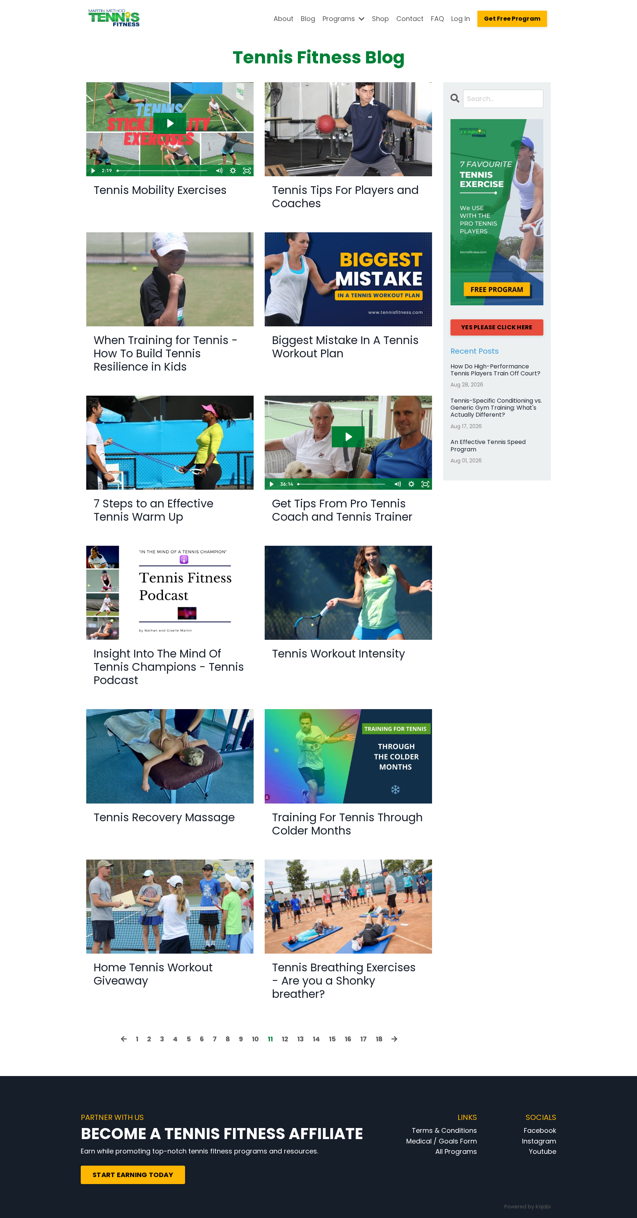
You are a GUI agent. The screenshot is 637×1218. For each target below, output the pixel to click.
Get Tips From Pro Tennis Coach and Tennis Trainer (342, 510)
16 (348, 1039)
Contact (410, 18)
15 (332, 1039)
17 (363, 1039)
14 (316, 1039)
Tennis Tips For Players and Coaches (345, 197)
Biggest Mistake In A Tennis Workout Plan (345, 347)
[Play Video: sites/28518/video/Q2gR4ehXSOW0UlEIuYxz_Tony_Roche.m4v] (348, 436)
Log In (460, 18)
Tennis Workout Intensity (338, 653)
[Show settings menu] (233, 171)
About (283, 18)
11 (270, 1039)
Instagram (539, 1141)
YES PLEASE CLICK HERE (496, 327)
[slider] (163, 171)
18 (379, 1039)
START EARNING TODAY (133, 1174)
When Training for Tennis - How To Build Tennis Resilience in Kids (166, 354)
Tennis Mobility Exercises (160, 190)
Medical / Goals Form (441, 1141)
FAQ (437, 18)
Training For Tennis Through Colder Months (347, 824)
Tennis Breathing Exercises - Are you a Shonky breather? (344, 981)
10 (255, 1039)
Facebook (540, 1130)
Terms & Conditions (444, 1130)
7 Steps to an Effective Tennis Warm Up (153, 510)
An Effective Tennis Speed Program (488, 445)
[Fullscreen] (247, 171)
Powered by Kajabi (527, 1206)
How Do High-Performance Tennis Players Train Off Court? (495, 370)
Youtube (542, 1151)
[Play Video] (93, 171)
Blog (308, 18)
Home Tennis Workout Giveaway (153, 974)
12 (285, 1039)
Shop (380, 18)
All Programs (456, 1151)
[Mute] (219, 171)
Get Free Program (512, 18)
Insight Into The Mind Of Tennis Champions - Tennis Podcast (169, 667)
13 (300, 1039)
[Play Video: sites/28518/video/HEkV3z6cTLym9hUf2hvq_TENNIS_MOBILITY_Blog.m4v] (169, 123)
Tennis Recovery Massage (164, 817)
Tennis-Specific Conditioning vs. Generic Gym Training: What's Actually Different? (496, 408)
